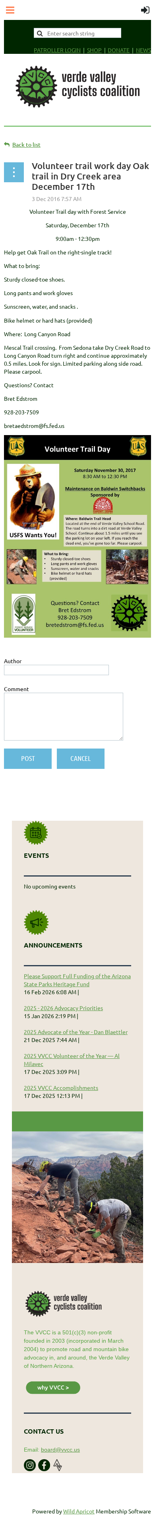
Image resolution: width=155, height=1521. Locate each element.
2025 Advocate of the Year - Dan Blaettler (76, 1031)
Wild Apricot (79, 1511)
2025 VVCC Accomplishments (61, 1087)
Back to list (26, 144)
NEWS (143, 49)
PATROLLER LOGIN (57, 49)
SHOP (94, 49)
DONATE (119, 49)
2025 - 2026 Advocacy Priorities (63, 1007)
